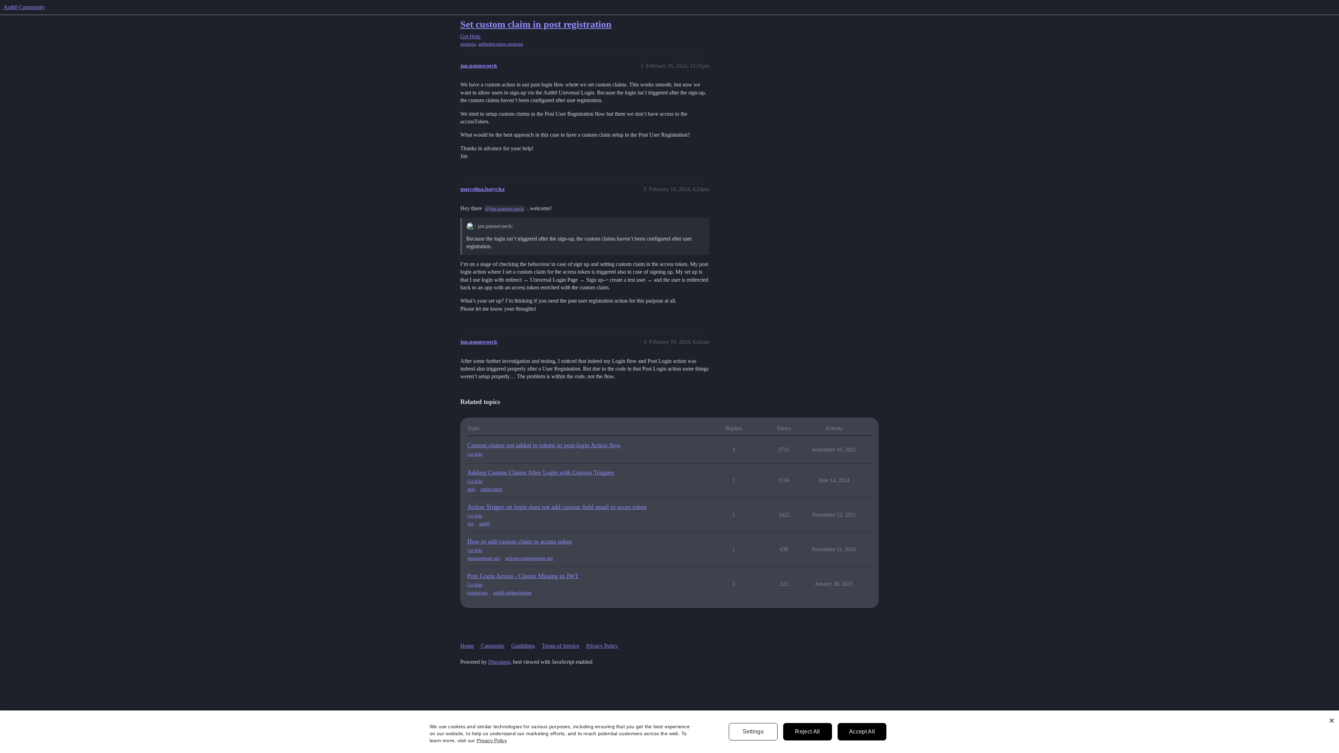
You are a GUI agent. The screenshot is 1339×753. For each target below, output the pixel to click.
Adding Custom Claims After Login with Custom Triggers (540, 472)
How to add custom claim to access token (519, 541)
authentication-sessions (500, 44)
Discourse (499, 662)
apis (471, 489)
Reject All (807, 732)
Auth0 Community (24, 7)
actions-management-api (529, 558)
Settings (753, 732)
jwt (470, 523)
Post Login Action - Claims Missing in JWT (522, 575)
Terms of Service (560, 646)
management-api (483, 558)
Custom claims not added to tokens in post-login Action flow (544, 445)
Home (467, 646)
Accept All (862, 732)
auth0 (484, 523)
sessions (468, 44)
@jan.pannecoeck (504, 208)
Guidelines (523, 646)
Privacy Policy (602, 646)
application (491, 489)
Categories (492, 646)
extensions (477, 592)
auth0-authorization (512, 592)
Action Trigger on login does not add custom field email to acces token (556, 506)
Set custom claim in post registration (536, 24)
